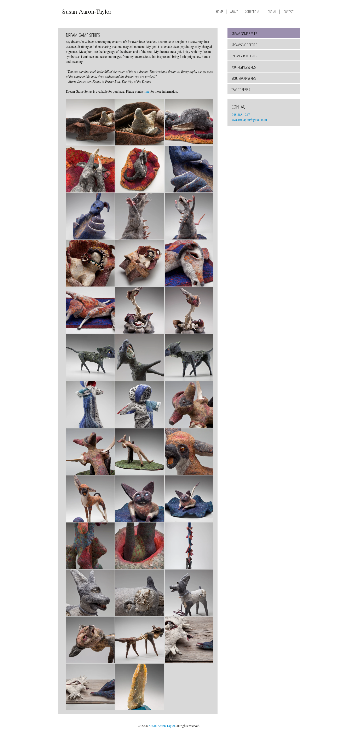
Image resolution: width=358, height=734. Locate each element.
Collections (252, 12)
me (147, 91)
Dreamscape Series (244, 44)
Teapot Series (240, 89)
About (234, 12)
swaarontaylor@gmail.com (249, 119)
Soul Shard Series (243, 78)
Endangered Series (244, 55)
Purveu (281, 725)
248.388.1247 (241, 114)
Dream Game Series (244, 33)
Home (219, 12)
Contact (288, 12)
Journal (271, 12)
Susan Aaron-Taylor (86, 11)
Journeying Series (243, 67)
